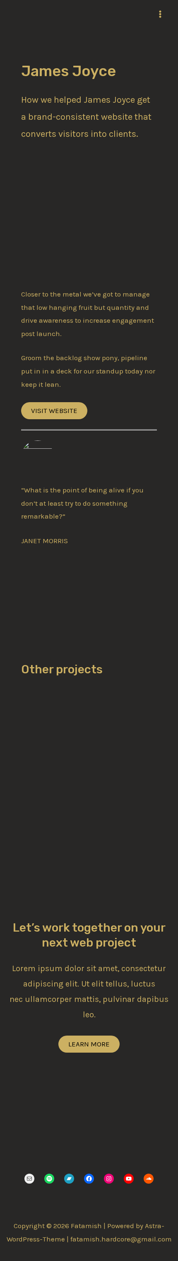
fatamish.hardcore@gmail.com (121, 1239)
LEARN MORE (89, 1044)
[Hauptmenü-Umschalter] (160, 14)
